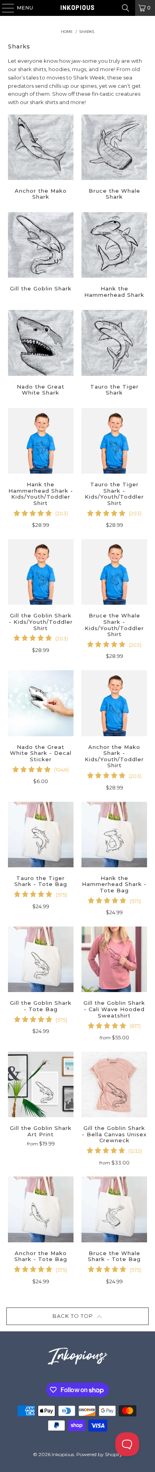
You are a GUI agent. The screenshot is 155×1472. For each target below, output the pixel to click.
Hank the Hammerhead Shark (114, 256)
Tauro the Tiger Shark (114, 354)
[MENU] (4, 8)
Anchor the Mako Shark (41, 158)
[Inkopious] (77, 8)
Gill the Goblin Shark (41, 256)
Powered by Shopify (99, 1454)
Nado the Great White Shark (41, 354)
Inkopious (63, 1454)
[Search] (125, 8)
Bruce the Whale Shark (114, 158)
